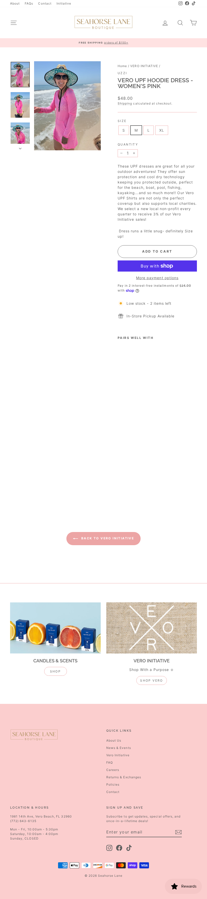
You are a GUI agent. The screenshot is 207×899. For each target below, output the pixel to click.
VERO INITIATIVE (144, 66)
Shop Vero (151, 680)
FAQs (29, 3)
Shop (55, 671)
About (15, 3)
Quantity (128, 144)
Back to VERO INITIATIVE (107, 538)
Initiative (64, 3)
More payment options (157, 278)
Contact (44, 3)
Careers (112, 770)
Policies (112, 784)
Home (122, 66)
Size (122, 121)
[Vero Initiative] (151, 627)
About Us (113, 740)
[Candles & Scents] (55, 627)
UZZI (122, 73)
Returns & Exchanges (123, 777)
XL (161, 130)
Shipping (125, 103)
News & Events (118, 748)
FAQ (109, 762)
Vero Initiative (118, 755)
